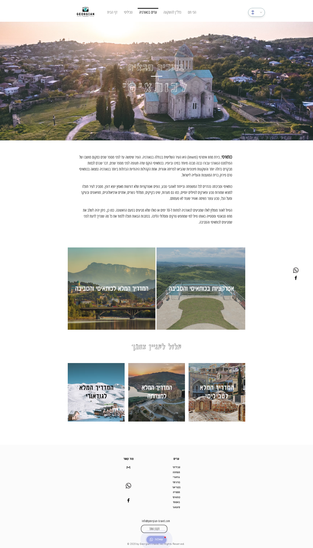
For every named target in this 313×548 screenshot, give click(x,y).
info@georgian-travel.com (156, 521)
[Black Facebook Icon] (296, 278)
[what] (296, 270)
